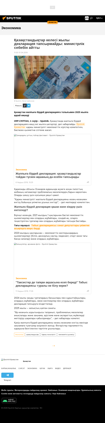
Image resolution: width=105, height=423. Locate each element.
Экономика (21, 170)
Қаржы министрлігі (48, 334)
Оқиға (50, 368)
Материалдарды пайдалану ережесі (31, 390)
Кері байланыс (59, 394)
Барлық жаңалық (8, 368)
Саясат (21, 368)
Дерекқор (67, 368)
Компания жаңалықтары (69, 390)
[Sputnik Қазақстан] (12, 20)
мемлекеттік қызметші (66, 334)
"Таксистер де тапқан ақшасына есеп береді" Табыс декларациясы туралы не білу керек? (51, 284)
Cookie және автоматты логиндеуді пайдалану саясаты (26, 394)
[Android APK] (9, 401)
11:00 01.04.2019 (21, 52)
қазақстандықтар (32, 334)
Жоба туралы (7, 390)
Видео (58, 368)
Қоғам (42, 368)
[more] (88, 182)
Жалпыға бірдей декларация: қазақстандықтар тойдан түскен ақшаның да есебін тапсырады (48, 175)
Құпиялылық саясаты (91, 390)
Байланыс (52, 390)
